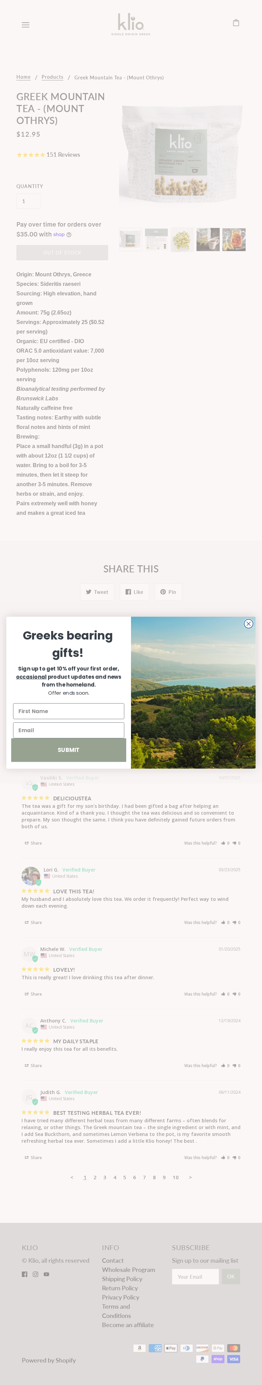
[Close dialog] (248, 623)
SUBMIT (69, 750)
